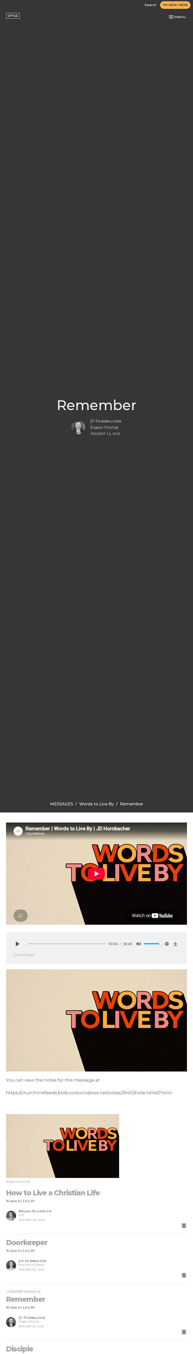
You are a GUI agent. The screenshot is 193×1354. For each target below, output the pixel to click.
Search (150, 5)
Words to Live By (96, 804)
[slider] (65, 943)
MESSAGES (61, 804)
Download (24, 954)
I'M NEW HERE (175, 5)
